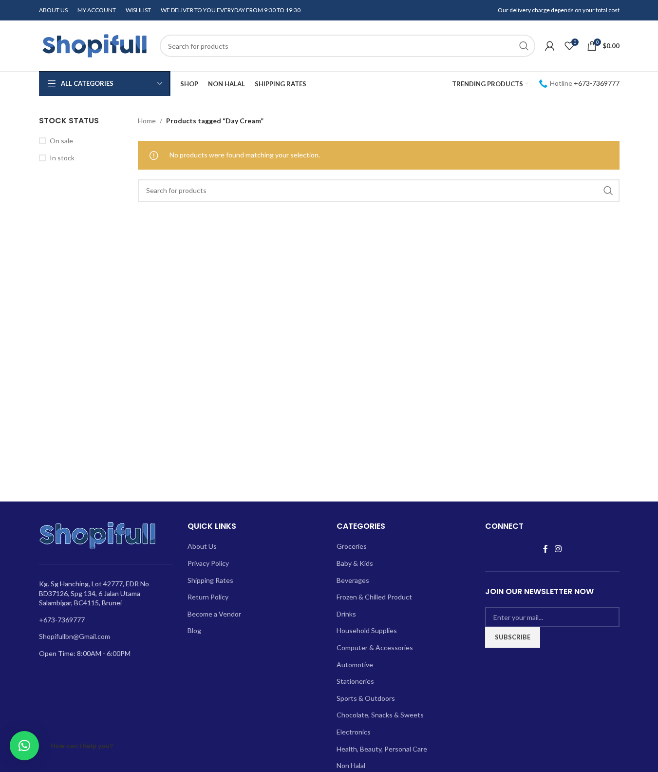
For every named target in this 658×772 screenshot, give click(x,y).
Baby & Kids (355, 563)
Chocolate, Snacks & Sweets (380, 715)
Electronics (354, 732)
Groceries (352, 546)
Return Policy (208, 597)
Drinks (346, 614)
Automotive (355, 664)
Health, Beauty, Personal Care (382, 749)
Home (147, 120)
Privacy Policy (208, 563)
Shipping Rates (210, 580)
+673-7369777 (597, 83)
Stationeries (355, 681)
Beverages (353, 580)
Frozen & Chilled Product (374, 597)
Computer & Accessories (375, 647)
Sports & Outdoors (366, 698)
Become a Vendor (214, 614)
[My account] (550, 46)
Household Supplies (367, 630)
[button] (24, 745)
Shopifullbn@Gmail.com (74, 636)
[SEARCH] (524, 46)
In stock (62, 158)
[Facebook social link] (545, 548)
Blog (194, 630)
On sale (61, 140)
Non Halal (351, 765)
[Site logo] (94, 45)
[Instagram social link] (557, 548)
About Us (202, 546)
